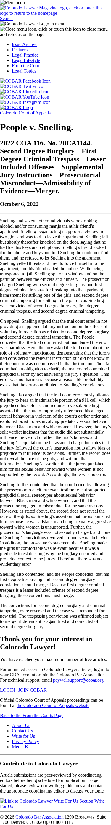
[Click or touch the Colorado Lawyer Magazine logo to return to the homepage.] (55, 13)
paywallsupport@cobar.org (78, 680)
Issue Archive (24, 44)
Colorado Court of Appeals (25, 112)
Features (20, 49)
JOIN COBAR (32, 690)
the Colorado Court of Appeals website (53, 705)
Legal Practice (25, 55)
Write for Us (23, 736)
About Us (21, 725)
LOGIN (7, 690)
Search (6, 18)
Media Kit (21, 746)
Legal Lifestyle (26, 60)
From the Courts (27, 65)
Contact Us (22, 730)
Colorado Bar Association (39, 816)
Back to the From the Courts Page (31, 715)
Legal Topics (24, 70)
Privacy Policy (25, 741)
